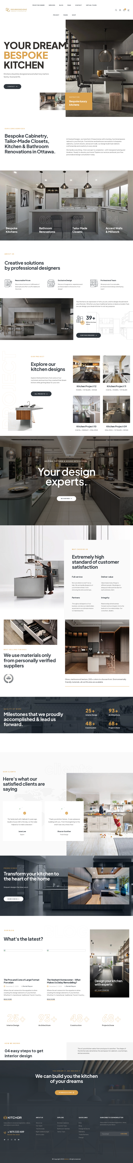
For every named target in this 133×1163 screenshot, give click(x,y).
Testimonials (40, 1129)
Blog (80, 1126)
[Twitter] (4, 1139)
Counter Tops (62, 1126)
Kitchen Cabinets (63, 1123)
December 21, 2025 (12, 986)
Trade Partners (84, 1134)
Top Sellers (86, 390)
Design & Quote (84, 1129)
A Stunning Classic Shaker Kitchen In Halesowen (65, 981)
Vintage (94, 390)
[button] (36, 319)
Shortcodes (40, 1134)
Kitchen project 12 (86, 386)
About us (39, 1123)
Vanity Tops (61, 1131)
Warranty (82, 1131)
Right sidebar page (42, 1131)
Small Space (94, 430)
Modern (78, 390)
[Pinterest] (15, 1139)
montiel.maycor (28, 986)
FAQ (80, 1123)
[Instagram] (11, 1139)
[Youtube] (18, 1139)
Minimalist (85, 430)
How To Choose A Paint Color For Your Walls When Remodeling (20, 981)
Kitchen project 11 (116, 386)
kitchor (66, 1159)
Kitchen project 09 (116, 426)
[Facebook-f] (8, 1139)
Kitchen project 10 (86, 426)
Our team (39, 1126)
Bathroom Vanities (63, 1129)
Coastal (108, 390)
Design (81, 1137)
